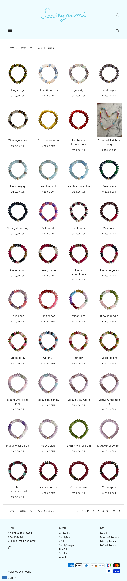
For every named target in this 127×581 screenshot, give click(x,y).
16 (93, 511)
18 (103, 511)
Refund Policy (108, 545)
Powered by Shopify (19, 571)
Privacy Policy (108, 541)
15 (88, 511)
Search (104, 533)
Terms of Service (109, 537)
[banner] (63, 14)
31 (114, 511)
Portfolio (64, 549)
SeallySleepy (66, 545)
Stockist (63, 553)
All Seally (64, 533)
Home (11, 48)
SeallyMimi (65, 537)
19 (107, 511)
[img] (117, 15)
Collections (26, 48)
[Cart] (117, 31)
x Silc (62, 541)
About (62, 557)
